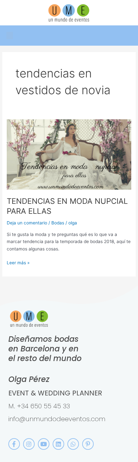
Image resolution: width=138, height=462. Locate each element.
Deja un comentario (27, 222)
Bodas (57, 222)
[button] (9, 35)
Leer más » (18, 262)
